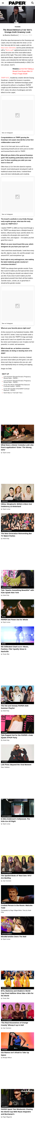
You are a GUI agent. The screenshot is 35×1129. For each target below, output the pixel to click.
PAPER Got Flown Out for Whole (14, 620)
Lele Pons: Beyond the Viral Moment (16, 765)
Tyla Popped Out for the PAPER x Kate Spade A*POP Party (17, 736)
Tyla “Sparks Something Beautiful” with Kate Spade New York (17, 591)
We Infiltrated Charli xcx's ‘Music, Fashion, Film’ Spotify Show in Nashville (15, 649)
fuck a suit (9, 50)
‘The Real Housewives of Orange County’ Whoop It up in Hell (14, 1024)
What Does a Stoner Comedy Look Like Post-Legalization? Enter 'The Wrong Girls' (17, 447)
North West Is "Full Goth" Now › (13, 393)
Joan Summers (7, 881)
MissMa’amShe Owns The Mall (13, 937)
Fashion (17, 27)
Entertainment (7, 442)
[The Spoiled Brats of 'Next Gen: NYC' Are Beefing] (17, 863)
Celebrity (5, 1106)
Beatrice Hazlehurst (11, 35)
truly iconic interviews (8, 48)
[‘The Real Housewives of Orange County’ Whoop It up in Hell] (17, 1011)
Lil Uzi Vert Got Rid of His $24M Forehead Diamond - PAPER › (16, 389)
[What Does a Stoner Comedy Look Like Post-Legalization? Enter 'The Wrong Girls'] (17, 433)
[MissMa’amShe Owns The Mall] (17, 924)
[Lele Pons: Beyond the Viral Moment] (17, 752)
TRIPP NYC (5, 78)
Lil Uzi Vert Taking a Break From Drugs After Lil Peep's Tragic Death (23, 71)
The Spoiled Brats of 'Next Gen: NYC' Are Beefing (16, 877)
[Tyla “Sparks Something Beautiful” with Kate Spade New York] (17, 578)
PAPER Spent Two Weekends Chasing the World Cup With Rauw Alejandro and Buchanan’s (17, 1111)
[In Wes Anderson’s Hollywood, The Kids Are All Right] (17, 807)
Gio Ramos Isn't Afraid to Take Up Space (15, 1054)
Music (4, 617)
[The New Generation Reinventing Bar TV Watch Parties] (17, 521)
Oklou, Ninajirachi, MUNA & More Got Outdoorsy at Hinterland (16, 505)
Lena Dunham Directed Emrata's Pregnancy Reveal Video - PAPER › (17, 377)
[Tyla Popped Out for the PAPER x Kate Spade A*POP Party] (17, 723)
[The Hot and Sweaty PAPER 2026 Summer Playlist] (17, 694)
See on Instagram (7, 133)
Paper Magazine (7, 1117)
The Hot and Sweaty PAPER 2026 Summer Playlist (14, 707)
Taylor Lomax (6, 452)
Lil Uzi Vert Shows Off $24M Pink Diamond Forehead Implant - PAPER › (17, 385)
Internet (5, 762)
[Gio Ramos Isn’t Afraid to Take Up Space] (17, 1040)
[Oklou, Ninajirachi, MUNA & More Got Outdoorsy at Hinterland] (17, 492)
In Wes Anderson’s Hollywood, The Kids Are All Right (15, 820)
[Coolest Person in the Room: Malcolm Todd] (17, 893)
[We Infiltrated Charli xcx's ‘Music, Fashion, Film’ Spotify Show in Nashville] (17, 634)
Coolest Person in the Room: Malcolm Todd (16, 906)
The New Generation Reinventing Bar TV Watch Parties (16, 535)
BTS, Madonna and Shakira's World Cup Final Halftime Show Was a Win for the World (17, 993)
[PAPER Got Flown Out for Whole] (17, 607)
